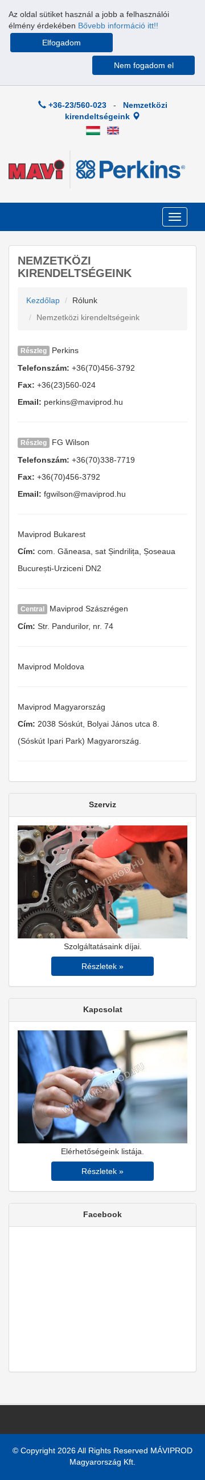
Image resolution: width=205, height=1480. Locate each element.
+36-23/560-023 (76, 105)
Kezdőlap (43, 300)
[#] (93, 130)
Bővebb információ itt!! (118, 25)
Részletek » (102, 966)
